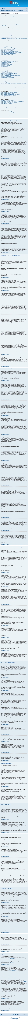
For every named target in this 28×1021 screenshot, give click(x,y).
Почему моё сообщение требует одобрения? (8, 53)
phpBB (2, 310)
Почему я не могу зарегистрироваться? (7, 18)
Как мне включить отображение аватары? (8, 36)
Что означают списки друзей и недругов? (8, 86)
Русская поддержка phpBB (14, 1018)
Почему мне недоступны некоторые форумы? (9, 48)
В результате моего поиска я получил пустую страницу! (10, 94)
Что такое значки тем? (4, 66)
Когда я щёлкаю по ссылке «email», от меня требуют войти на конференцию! (14, 38)
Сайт (20, 5)
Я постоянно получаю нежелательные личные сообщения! (11, 82)
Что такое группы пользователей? (6, 72)
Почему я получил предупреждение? (7, 50)
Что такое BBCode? (4, 58)
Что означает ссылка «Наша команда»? (7, 77)
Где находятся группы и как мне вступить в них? (9, 73)
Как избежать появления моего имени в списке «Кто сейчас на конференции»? (11, 30)
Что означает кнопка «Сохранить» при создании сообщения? (11, 52)
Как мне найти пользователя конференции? (8, 95)
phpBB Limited (11, 958)
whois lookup (23, 981)
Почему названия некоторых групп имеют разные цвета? (11, 75)
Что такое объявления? (5, 63)
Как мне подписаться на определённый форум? (9, 102)
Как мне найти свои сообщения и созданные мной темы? (10, 96)
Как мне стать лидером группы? (6, 74)
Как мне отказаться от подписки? (6, 103)
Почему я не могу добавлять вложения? (8, 49)
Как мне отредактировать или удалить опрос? (9, 47)
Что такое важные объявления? (6, 62)
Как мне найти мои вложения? (6, 108)
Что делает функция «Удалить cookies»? (8, 25)
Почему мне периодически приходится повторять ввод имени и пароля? (13, 24)
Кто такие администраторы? (5, 70)
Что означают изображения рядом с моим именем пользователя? (12, 35)
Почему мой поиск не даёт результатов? (8, 93)
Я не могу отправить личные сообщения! (8, 81)
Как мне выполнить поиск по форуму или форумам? (10, 92)
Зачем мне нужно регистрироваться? (7, 16)
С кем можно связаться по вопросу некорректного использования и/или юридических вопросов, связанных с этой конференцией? (13, 114)
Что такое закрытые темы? (5, 65)
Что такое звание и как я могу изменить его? (8, 37)
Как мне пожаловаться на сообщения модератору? (9, 51)
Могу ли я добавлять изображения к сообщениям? (9, 61)
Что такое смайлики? (4, 60)
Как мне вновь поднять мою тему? (7, 54)
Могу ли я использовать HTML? (6, 59)
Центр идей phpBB (12, 970)
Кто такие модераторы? (5, 71)
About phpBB (11, 962)
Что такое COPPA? (4, 17)
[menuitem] (3, 8)
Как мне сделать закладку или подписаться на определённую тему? (12, 101)
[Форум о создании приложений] (14, 2)
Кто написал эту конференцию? (6, 111)
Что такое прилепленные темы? (6, 64)
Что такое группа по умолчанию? (6, 76)
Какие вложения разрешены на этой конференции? (9, 107)
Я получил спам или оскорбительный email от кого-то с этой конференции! (14, 83)
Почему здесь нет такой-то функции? (7, 112)
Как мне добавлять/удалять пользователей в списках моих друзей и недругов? (12, 88)
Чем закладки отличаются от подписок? (7, 100)
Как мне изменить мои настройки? (7, 28)
